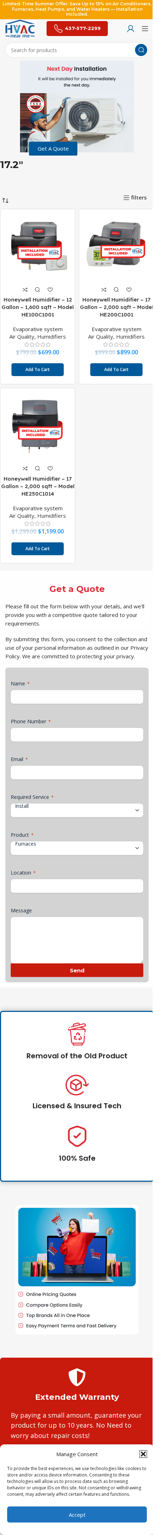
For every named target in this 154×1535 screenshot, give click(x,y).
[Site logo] (20, 27)
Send (77, 970)
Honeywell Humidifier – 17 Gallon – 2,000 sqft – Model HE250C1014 (37, 486)
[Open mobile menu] (145, 28)
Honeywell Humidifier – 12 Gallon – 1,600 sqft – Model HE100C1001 (37, 307)
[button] (143, 1454)
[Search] (141, 50)
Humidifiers (51, 336)
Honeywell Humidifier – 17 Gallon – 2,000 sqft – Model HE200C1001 (116, 307)
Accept (77, 1514)
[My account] (131, 28)
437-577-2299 (83, 28)
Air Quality (21, 336)
